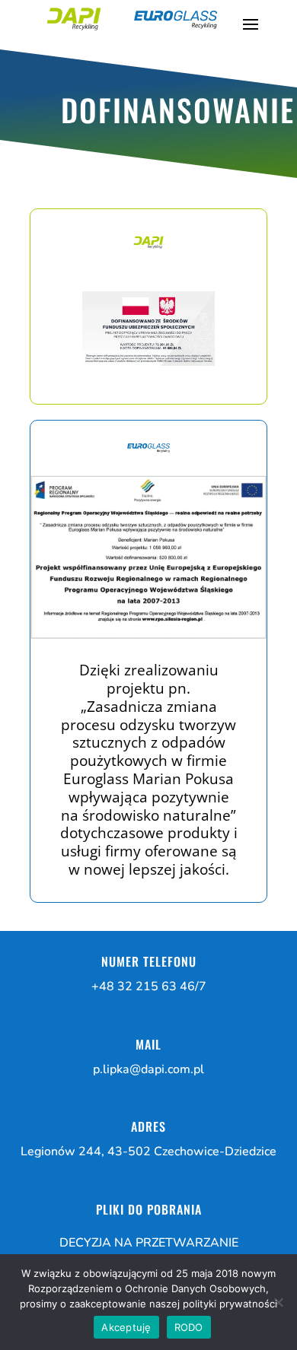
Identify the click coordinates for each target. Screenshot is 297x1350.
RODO (188, 1327)
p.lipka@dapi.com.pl (148, 1069)
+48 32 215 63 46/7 (148, 986)
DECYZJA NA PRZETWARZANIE (148, 1242)
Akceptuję (126, 1327)
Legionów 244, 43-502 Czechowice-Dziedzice (148, 1151)
